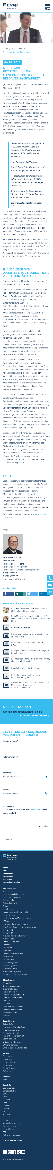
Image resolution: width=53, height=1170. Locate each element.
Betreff (6, 790)
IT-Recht (6, 921)
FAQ (4, 1132)
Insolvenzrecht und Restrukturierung (17, 918)
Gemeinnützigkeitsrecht (12, 986)
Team (5, 1080)
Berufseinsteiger (9, 1065)
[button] (8, 594)
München (6, 1115)
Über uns (6, 1077)
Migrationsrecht (9, 939)
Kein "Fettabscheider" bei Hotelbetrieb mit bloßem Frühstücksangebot (29, 609)
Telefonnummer (10, 757)
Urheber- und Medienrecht (13, 954)
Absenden (43, 826)
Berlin (5, 1094)
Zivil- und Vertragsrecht (12, 971)
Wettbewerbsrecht (10, 969)
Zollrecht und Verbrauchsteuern (15, 975)
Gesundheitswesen (10, 989)
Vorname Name (10, 741)
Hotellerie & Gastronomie (12, 998)
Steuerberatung (9, 980)
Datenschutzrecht (10, 903)
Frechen (6, 1109)
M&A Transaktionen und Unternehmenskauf (19, 927)
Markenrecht (8, 930)
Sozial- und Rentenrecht (12, 942)
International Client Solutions (14, 1027)
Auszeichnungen (9, 1126)
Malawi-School (8, 1129)
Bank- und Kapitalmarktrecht (14, 894)
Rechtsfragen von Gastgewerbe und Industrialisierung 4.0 (26, 676)
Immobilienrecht (9, 915)
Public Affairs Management (13, 1036)
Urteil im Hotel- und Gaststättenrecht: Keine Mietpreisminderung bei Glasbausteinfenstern (30, 685)
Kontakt (6, 1120)
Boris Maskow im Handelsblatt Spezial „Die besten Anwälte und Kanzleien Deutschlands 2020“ (30, 618)
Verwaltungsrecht (10, 966)
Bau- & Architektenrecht (12, 897)
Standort (7, 773)
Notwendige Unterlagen (12, 1135)
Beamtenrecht (8, 900)
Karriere (6, 1053)
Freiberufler (7, 983)
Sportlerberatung (9, 1039)
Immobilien (7, 1001)
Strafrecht (7, 951)
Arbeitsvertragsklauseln (21, 627)
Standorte (7, 1085)
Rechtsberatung (9, 888)
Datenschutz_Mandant (11, 882)
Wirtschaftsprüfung (10, 1045)
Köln (5, 1112)
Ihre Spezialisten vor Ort (12, 1140)
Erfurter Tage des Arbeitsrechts (15, 1048)
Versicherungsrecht (10, 963)
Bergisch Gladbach (10, 1091)
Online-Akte (8, 873)
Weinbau (6, 1016)
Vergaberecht (8, 957)
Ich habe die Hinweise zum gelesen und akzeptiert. (25, 811)
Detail (20, 49)
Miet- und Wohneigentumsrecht (15, 936)
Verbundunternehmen (11, 1123)
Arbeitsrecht (42, 514)
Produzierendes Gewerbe (12, 1010)
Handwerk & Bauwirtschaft (13, 995)
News (13, 49)
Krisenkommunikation (11, 1030)
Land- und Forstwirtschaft (13, 1007)
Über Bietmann (8, 1056)
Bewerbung (7, 1059)
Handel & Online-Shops (11, 992)
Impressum (7, 879)
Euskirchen (7, 1106)
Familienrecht (8, 909)
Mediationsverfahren (11, 1033)
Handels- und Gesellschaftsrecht (15, 912)
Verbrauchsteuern (10, 1013)
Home (6, 49)
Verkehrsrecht (8, 960)
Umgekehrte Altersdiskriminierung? (26, 668)
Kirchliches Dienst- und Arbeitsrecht (16, 924)
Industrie (6, 1004)
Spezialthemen (9, 1021)
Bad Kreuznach (9, 1088)
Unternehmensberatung (12, 1042)
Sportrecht (7, 945)
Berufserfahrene (9, 1062)
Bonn (5, 1097)
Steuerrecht (7, 948)
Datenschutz (9, 806)
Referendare (7, 1071)
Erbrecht (6, 906)
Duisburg (6, 1100)
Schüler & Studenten (10, 1068)
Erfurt (5, 1103)
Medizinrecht (8, 933)
